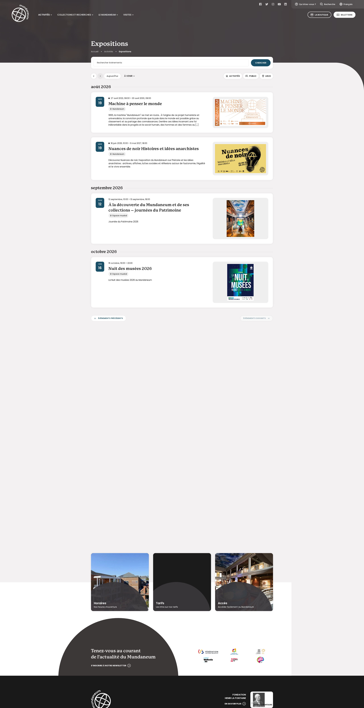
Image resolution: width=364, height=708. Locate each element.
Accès (222, 603)
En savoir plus (233, 703)
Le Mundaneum (107, 14)
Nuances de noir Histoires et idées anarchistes (153, 149)
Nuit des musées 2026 (130, 269)
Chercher (260, 62)
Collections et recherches (74, 14)
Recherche (329, 4)
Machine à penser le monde (135, 104)
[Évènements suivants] (100, 76)
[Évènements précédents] (93, 76)
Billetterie (346, 14)
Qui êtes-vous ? (307, 4)
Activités (44, 14)
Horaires (100, 603)
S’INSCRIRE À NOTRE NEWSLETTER (108, 665)
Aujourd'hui (112, 76)
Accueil (94, 51)
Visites (127, 14)
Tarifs (160, 603)
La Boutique (321, 14)
